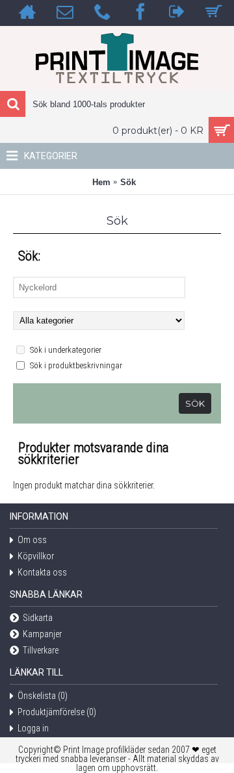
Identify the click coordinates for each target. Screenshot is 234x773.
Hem (101, 182)
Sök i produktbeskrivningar (75, 365)
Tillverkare (40, 651)
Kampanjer (42, 634)
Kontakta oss (42, 573)
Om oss (32, 540)
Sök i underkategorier (64, 350)
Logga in (33, 729)
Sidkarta (38, 618)
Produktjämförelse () (57, 712)
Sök (128, 182)
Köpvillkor (36, 556)
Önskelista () (43, 696)
